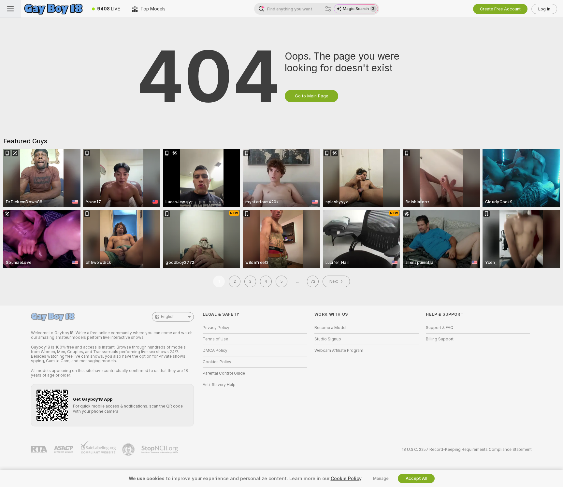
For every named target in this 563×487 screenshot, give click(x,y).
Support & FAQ (440, 327)
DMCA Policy (215, 350)
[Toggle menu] (10, 9)
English (168, 316)
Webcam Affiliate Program (338, 350)
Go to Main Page (311, 95)
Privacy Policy (216, 327)
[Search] (328, 8)
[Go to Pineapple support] (129, 449)
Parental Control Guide (224, 373)
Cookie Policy (346, 478)
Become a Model (330, 327)
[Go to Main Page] (53, 9)
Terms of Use (215, 339)
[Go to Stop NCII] (160, 449)
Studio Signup (327, 339)
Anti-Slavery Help (219, 384)
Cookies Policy (217, 362)
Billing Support (440, 339)
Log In (544, 9)
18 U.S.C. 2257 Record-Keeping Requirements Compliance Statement (467, 449)
